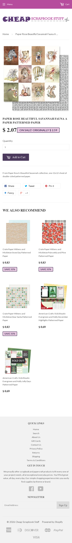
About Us (36, 437)
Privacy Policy (36, 448)
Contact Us (36, 444)
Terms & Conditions (36, 460)
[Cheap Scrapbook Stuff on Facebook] (31, 490)
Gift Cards (36, 441)
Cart (67, 4)
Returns (36, 452)
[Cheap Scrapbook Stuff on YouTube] (40, 490)
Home (6, 34)
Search (36, 433)
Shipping (36, 456)
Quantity (8, 140)
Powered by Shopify (52, 522)
